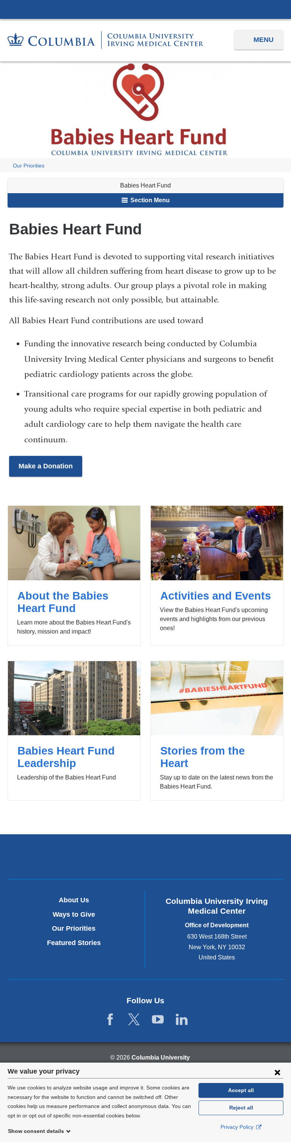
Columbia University (160, 1057)
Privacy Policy (238, 1127)
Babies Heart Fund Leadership (74, 730)
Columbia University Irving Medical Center (145, 9)
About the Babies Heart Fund (74, 575)
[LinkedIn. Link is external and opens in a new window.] (181, 1019)
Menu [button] (263, 39)
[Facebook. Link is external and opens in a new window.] (110, 1019)
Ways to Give (74, 914)
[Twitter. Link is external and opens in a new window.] (134, 1019)
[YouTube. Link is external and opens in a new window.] (158, 1019)
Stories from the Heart (217, 730)
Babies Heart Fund (145, 185)
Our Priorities (28, 166)
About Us (74, 900)
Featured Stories (74, 943)
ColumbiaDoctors (190, 856)
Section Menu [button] (149, 200)
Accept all (241, 1090)
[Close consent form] (277, 1072)
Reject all (241, 1108)
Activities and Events (217, 575)
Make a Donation (46, 466)
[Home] (105, 39)
